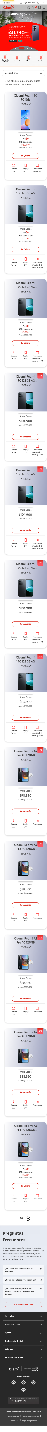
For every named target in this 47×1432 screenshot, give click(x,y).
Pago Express (29, 3)
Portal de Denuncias (31, 1417)
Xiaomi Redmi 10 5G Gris (25, 97)
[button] (34, 8)
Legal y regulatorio (29, 1421)
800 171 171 (20, 1401)
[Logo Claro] (8, 7)
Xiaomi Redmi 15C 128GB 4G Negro (25, 192)
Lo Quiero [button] (25, 156)
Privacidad (14, 1421)
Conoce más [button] (25, 437)
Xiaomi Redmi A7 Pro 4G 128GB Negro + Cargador (25, 753)
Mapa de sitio (13, 1417)
